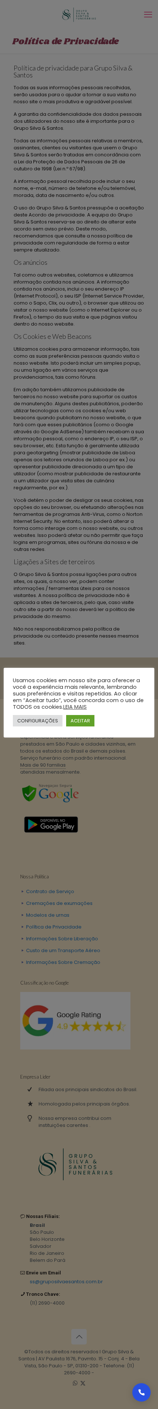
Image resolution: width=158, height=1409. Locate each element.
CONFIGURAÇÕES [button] (37, 720)
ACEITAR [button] (80, 720)
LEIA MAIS (75, 707)
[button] (141, 1392)
